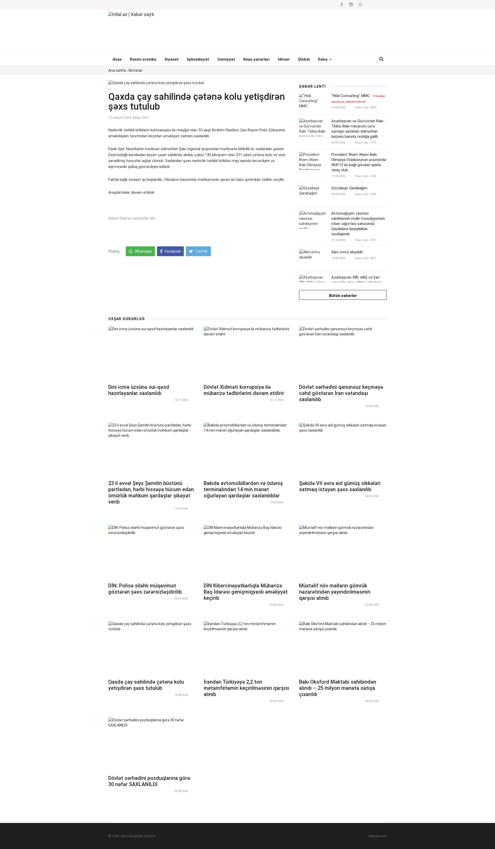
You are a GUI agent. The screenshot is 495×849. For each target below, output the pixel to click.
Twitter (201, 251)
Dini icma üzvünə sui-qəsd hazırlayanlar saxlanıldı (138, 390)
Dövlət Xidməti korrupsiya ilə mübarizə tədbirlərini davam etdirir (244, 390)
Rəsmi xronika (143, 59)
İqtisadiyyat (198, 59)
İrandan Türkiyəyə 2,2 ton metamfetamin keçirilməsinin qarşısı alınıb (246, 688)
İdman (284, 59)
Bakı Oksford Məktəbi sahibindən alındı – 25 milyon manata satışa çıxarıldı (337, 688)
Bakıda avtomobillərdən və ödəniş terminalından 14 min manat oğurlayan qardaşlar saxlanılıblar (243, 489)
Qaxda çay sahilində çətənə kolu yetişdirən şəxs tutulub (146, 685)
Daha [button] (323, 59)
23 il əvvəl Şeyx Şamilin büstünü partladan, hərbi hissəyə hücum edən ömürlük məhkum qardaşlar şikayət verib (151, 492)
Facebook (172, 251)
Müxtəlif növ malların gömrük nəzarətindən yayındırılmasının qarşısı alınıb (334, 592)
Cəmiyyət (226, 59)
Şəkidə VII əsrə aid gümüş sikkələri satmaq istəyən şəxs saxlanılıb (340, 486)
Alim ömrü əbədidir (347, 252)
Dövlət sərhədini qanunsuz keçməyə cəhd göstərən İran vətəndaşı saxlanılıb (341, 393)
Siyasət (171, 59)
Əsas (117, 59)
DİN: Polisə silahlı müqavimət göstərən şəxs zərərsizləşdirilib (145, 589)
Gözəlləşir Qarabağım (349, 188)
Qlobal (304, 59)
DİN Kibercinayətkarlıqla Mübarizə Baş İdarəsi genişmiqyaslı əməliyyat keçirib (246, 592)
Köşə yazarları (256, 59)
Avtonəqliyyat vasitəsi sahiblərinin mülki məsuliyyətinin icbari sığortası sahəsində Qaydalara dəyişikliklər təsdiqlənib (358, 223)
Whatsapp (143, 251)
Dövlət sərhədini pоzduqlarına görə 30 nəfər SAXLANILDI (149, 781)
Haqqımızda (377, 836)
